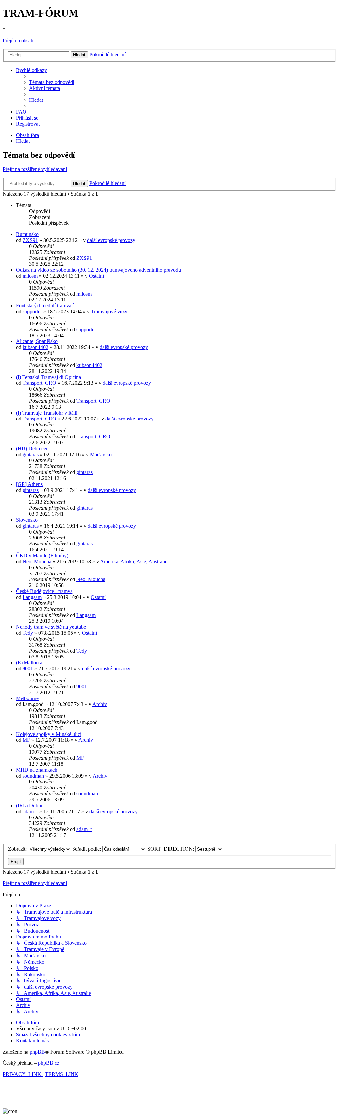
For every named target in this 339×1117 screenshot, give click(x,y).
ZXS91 (30, 240)
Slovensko (27, 520)
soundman (33, 775)
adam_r (30, 811)
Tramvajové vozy (109, 311)
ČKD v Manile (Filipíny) (42, 555)
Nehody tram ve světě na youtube (51, 627)
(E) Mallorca (29, 662)
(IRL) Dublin (30, 805)
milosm (30, 276)
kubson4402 (35, 347)
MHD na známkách (36, 770)
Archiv (99, 704)
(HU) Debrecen (32, 448)
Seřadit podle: (87, 849)
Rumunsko (27, 234)
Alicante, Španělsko (37, 341)
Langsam (32, 597)
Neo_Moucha (37, 561)
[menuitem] (51, 82)
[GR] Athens (29, 484)
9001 (28, 668)
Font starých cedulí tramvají (45, 305)
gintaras (31, 454)
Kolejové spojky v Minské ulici (48, 734)
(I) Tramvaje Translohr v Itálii (46, 413)
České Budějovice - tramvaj (45, 591)
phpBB (37, 1052)
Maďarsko (101, 454)
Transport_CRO (39, 383)
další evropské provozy (111, 240)
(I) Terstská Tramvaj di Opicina (48, 377)
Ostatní (96, 276)
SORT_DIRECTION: (171, 849)
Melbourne (27, 698)
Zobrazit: (18, 849)
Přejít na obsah (18, 40)
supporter (32, 311)
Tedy (28, 633)
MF (26, 740)
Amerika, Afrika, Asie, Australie (133, 561)
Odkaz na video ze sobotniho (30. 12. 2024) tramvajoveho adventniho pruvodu (98, 270)
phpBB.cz (48, 1063)
